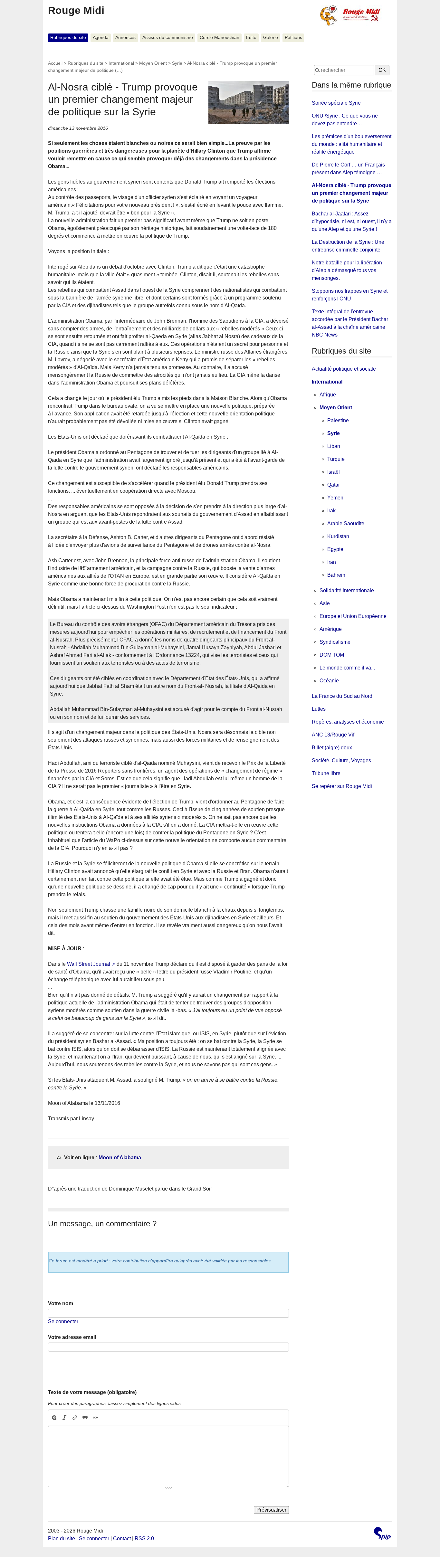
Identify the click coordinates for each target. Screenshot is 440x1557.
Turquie (336, 459)
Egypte (335, 549)
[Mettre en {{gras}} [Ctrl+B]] (53, 1418)
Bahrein (336, 575)
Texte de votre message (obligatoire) (92, 1392)
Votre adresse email (72, 1337)
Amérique (331, 629)
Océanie (329, 680)
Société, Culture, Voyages (341, 760)
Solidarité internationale (347, 590)
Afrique (328, 394)
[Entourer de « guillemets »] (95, 1418)
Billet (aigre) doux (332, 747)
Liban (333, 446)
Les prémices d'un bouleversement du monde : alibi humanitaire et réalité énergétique (351, 144)
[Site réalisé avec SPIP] (382, 1534)
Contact (122, 1538)
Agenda (101, 37)
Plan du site (61, 1538)
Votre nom (60, 1303)
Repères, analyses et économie (348, 722)
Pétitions (293, 37)
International (121, 63)
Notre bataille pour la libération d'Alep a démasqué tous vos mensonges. (347, 270)
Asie (325, 603)
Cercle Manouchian (219, 37)
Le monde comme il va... (347, 667)
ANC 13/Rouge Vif (333, 734)
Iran (331, 562)
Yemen (335, 497)
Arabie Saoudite (345, 523)
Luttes (319, 709)
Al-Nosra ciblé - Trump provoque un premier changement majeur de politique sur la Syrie (351, 193)
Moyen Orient (153, 63)
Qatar (333, 485)
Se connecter (63, 1321)
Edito (251, 37)
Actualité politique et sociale (344, 369)
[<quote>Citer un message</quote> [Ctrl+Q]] (85, 1418)
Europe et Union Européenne (353, 616)
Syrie (177, 63)
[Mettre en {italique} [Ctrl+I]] (64, 1418)
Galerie (270, 37)
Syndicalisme (335, 642)
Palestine (338, 420)
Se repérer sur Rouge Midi (342, 786)
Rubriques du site (68, 37)
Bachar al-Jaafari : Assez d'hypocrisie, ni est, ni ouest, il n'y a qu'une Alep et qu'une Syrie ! (352, 221)
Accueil (55, 63)
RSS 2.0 (144, 1538)
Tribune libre (326, 773)
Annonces (125, 37)
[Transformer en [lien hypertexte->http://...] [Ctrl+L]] (75, 1418)
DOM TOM (332, 655)
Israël (333, 472)
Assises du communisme (167, 37)
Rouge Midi (76, 10)
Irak (331, 510)
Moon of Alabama (120, 1157)
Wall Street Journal (88, 964)
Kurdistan (338, 536)
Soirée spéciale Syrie (336, 103)
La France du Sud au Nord (342, 696)
